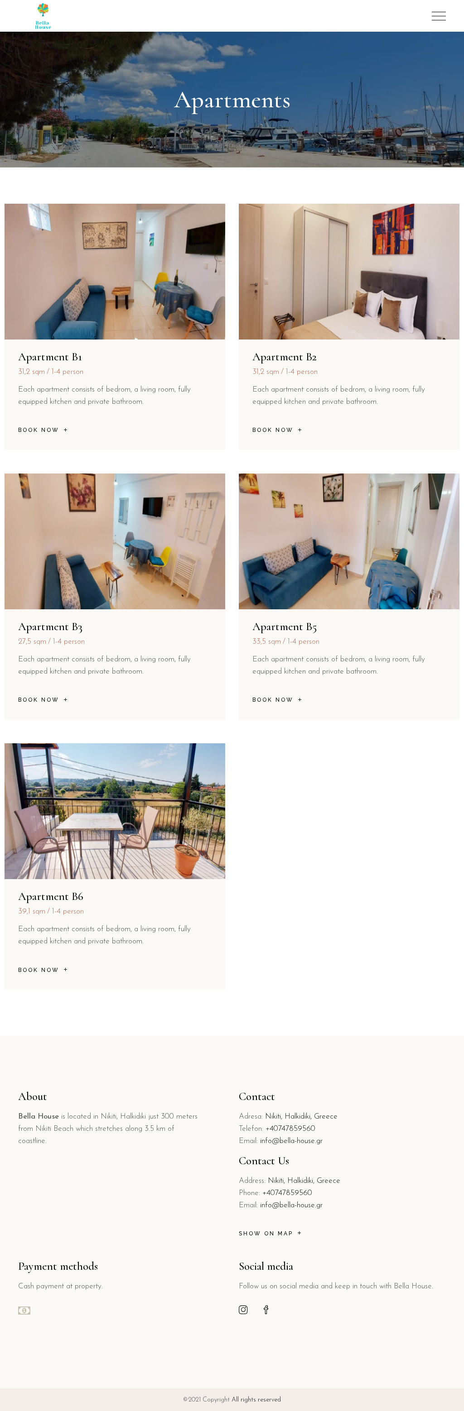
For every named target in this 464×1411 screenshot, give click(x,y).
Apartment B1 (50, 357)
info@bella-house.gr (291, 1141)
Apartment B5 (284, 626)
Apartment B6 (50, 896)
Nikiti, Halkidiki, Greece (301, 1116)
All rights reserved (256, 1400)
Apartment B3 (50, 626)
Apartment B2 (284, 357)
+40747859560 (290, 1129)
